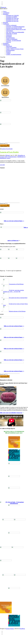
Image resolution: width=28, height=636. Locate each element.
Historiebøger (9, 30)
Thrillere (8, 53)
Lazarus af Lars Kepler (9, 152)
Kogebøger (6, 43)
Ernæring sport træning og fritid (14, 28)
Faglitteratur (6, 24)
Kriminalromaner (10, 50)
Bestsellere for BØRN (11, 17)
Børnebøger (9, 46)
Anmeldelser (6, 12)
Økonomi (8, 42)
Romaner (8, 51)
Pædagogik (9, 35)
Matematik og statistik (11, 33)
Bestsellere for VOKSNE (12, 15)
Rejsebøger (9, 36)
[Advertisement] (14, 187)
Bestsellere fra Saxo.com (12, 21)
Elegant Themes (10, 628)
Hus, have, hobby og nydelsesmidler (15, 32)
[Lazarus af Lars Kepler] (6, 148)
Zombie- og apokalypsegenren (13, 54)
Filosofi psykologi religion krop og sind (16, 29)
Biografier (5, 22)
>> (23, 221)
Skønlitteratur (6, 44)
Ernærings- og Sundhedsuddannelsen (15, 26)
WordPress (22, 628)
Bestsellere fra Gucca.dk (12, 19)
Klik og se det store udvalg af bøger (13, 221)
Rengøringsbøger (10, 37)
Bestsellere (5, 14)
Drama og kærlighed (11, 47)
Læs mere (2, 164)
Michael (8, 155)
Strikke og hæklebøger (11, 39)
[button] (3, 8)
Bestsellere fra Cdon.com (12, 18)
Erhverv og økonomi (11, 25)
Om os (4, 11)
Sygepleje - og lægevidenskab (13, 40)
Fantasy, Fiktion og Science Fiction (14, 49)
